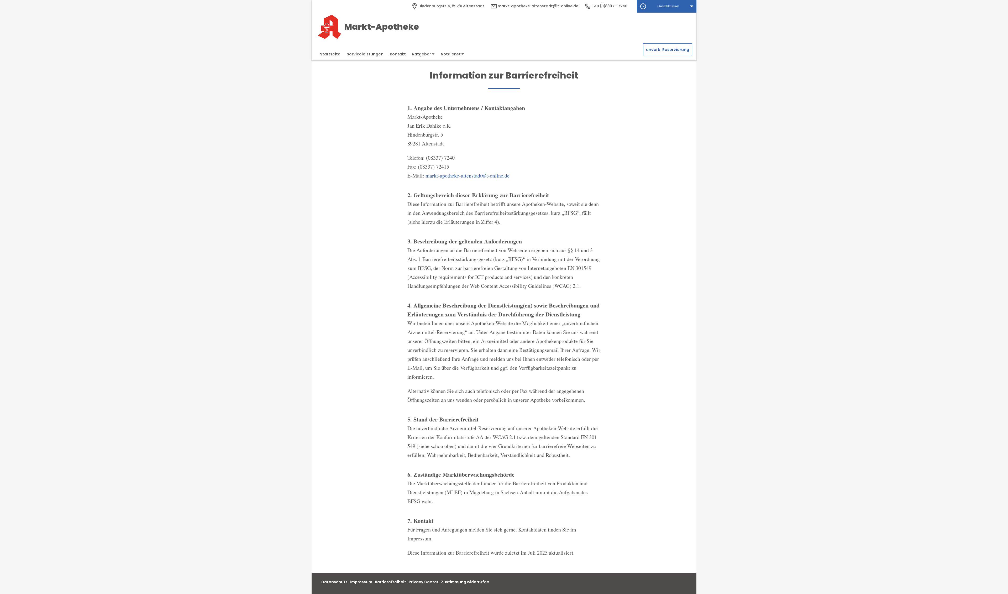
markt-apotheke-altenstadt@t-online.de (537, 6)
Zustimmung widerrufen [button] (465, 582)
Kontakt (398, 54)
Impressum (361, 582)
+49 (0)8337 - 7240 (609, 6)
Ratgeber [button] (422, 54)
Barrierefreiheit (390, 582)
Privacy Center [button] (423, 582)
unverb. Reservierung (667, 49)
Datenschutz (334, 582)
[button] (666, 6)
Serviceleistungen (365, 54)
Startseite (330, 54)
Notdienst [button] (451, 54)
